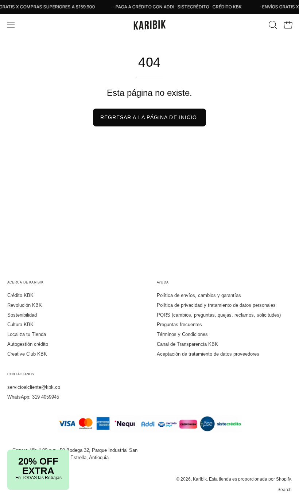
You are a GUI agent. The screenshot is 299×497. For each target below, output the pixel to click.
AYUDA (162, 282)
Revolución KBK (24, 305)
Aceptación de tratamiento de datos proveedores (208, 354)
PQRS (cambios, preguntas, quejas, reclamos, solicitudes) (219, 315)
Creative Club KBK (27, 354)
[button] (272, 25)
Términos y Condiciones (182, 334)
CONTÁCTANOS (20, 374)
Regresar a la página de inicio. (149, 117)
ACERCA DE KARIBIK (25, 282)
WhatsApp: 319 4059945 (33, 397)
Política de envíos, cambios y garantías (199, 295)
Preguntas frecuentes (179, 324)
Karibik (200, 479)
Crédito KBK (20, 295)
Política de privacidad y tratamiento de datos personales (216, 305)
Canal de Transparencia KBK (187, 344)
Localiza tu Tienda (26, 334)
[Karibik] (149, 25)
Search (284, 489)
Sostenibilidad (22, 315)
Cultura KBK (20, 324)
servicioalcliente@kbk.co (33, 387)
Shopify (283, 479)
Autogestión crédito (27, 344)
